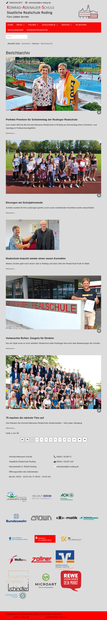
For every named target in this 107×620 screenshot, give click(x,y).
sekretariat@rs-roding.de (40, 3)
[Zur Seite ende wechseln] (85, 439)
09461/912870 (15, 3)
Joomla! (9, 617)
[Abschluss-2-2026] (53, 302)
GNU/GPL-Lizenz (37, 617)
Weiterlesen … (11, 133)
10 (74, 440)
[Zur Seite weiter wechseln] (79, 439)
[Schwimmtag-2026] (53, 84)
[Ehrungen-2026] (53, 167)
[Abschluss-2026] (53, 382)
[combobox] (16, 37)
